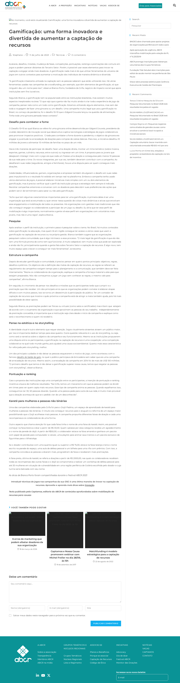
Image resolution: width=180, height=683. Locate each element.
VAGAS (103, 5)
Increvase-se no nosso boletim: (131, 672)
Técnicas (60, 55)
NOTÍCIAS (92, 5)
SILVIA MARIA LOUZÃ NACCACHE (145, 112)
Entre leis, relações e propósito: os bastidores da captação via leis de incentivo (150, 154)
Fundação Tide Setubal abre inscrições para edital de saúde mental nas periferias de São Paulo (150, 73)
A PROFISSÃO (65, 5)
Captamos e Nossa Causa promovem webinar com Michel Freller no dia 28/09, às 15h (65, 556)
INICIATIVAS (80, 5)
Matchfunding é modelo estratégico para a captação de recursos (103, 554)
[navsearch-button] (174, 5)
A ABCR (52, 5)
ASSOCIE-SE (114, 5)
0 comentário (79, 55)
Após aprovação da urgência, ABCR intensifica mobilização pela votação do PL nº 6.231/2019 (149, 53)
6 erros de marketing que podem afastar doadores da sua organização (27, 542)
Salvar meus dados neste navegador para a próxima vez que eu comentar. (49, 615)
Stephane (18, 55)
